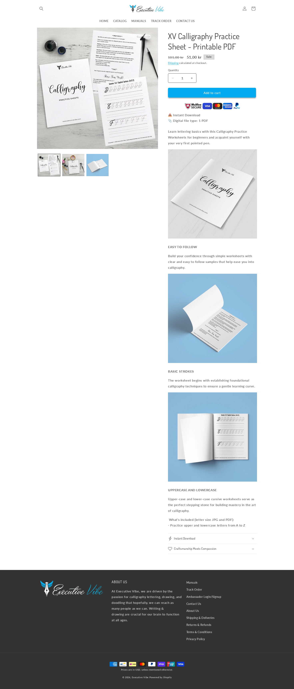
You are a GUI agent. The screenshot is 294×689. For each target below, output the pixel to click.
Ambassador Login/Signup (203, 596)
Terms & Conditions (199, 632)
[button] (41, 8)
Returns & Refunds (198, 624)
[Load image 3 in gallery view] (97, 165)
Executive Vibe (140, 677)
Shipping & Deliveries (200, 617)
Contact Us (193, 603)
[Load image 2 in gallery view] (73, 165)
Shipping (173, 63)
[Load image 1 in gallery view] (49, 165)
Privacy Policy (195, 639)
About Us (192, 610)
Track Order (194, 589)
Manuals (192, 582)
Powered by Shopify (160, 677)
